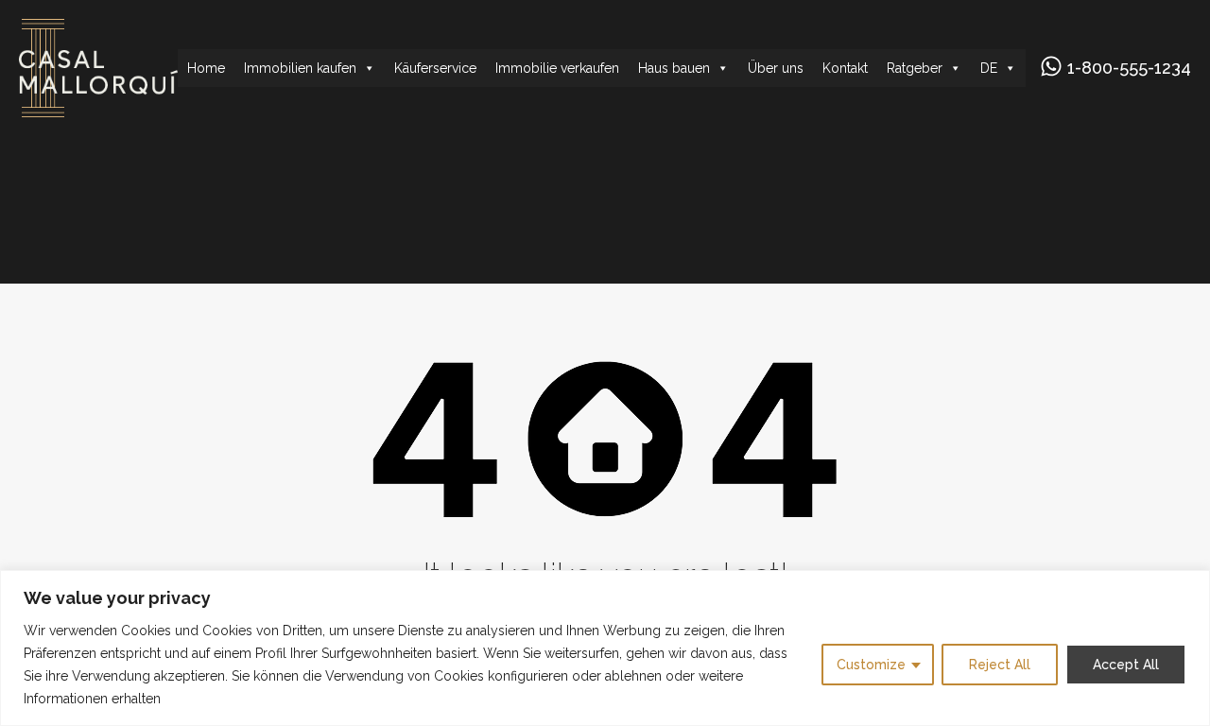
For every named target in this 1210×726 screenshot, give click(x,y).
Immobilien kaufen (300, 68)
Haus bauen (674, 68)
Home (206, 68)
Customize (871, 664)
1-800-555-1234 (1129, 68)
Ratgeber (914, 68)
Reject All (999, 664)
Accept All (1126, 664)
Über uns (776, 68)
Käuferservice (435, 68)
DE (988, 68)
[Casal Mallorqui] (98, 108)
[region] (605, 648)
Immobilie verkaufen (557, 68)
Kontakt (845, 68)
